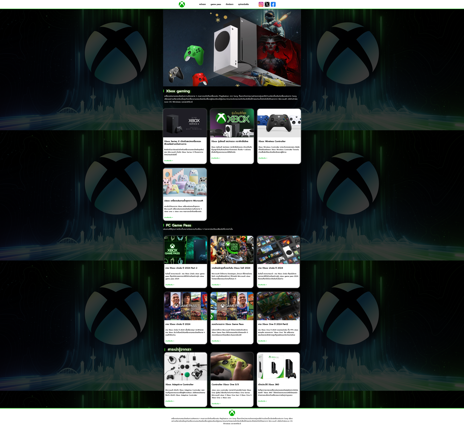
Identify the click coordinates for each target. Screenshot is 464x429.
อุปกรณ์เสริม (243, 4)
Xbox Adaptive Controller (179, 384)
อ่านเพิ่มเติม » (168, 161)
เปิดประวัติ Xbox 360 (268, 384)
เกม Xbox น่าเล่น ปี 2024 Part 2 (181, 268)
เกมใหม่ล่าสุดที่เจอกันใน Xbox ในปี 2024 (231, 268)
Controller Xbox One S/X (225, 384)
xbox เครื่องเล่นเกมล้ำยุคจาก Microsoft (183, 200)
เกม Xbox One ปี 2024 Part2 (273, 324)
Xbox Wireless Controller (272, 141)
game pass (216, 4)
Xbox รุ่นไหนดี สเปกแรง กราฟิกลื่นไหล (229, 141)
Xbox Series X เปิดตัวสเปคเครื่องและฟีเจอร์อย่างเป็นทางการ (182, 143)
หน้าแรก (202, 4)
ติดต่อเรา (229, 4)
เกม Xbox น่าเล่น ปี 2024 (270, 268)
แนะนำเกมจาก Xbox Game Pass (228, 324)
